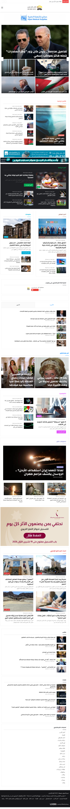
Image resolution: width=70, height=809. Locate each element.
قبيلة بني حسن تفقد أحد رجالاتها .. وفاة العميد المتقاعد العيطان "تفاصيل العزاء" (33, 707)
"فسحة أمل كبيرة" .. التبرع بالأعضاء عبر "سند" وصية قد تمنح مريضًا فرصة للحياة (12, 500)
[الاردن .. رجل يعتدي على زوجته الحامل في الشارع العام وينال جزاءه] (18, 67)
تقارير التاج (25, 798)
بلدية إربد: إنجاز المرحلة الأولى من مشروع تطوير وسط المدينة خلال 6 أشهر (53, 582)
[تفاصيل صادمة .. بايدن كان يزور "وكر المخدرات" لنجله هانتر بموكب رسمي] (35, 42)
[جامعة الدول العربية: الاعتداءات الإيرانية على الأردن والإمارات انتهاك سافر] (61, 270)
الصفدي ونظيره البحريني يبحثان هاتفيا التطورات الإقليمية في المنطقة (13, 142)
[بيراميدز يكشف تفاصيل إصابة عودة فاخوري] (28, 117)
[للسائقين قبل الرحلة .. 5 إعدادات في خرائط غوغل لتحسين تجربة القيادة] (28, 409)
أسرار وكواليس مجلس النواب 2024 (14, 798)
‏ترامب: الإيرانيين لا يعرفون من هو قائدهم (21, 91)
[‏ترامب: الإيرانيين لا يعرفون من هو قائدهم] (18, 85)
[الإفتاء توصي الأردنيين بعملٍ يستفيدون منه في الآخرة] (30, 125)
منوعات (63, 780)
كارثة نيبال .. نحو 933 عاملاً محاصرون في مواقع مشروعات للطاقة (12, 261)
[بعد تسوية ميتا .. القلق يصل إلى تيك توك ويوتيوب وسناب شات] (28, 401)
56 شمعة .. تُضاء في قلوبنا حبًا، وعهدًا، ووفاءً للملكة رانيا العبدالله (37, 660)
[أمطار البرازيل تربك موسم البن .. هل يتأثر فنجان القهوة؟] (26, 268)
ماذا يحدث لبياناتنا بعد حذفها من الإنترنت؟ (14, 418)
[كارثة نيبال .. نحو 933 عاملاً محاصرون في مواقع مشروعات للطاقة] (26, 259)
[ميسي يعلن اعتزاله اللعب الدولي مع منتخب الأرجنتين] (63, 194)
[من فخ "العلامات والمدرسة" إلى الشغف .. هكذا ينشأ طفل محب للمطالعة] (61, 343)
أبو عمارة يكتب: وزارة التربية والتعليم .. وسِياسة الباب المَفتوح (38, 637)
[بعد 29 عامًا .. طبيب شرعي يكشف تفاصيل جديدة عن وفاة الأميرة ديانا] (52, 372)
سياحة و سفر (61, 759)
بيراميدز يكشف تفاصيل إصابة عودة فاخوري (14, 117)
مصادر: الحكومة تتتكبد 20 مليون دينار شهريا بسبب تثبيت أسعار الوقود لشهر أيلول (53, 73)
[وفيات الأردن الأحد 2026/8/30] (61, 694)
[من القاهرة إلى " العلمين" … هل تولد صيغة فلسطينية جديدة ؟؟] (61, 669)
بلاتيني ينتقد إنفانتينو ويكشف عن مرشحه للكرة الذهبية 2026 (14, 195)
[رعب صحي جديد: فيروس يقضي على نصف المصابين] (51, 125)
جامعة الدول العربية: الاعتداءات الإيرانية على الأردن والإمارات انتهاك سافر (47, 271)
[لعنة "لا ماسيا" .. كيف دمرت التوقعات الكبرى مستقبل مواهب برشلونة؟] (61, 202)
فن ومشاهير (62, 766)
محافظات (62, 772)
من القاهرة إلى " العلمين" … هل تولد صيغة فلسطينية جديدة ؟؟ (38, 667)
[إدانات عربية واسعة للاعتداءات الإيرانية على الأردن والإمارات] (61, 262)
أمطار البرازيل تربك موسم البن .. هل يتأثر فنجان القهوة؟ (12, 269)
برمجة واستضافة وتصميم (63, 804)
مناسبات (63, 777)
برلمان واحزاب (61, 740)
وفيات (63, 782)
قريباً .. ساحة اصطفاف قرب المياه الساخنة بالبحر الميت (40, 334)
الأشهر (18, 305)
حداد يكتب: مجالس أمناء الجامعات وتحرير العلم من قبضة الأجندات (37, 311)
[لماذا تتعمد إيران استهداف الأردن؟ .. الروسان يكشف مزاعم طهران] (34, 463)
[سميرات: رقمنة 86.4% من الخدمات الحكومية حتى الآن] (28, 426)
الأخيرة (52, 305)
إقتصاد (63, 735)
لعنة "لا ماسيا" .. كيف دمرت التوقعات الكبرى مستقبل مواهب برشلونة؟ (46, 203)
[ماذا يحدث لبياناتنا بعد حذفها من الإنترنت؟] (28, 417)
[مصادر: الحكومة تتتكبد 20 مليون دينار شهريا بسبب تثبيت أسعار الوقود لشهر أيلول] (52, 67)
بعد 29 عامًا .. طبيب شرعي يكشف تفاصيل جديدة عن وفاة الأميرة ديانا (52, 381)
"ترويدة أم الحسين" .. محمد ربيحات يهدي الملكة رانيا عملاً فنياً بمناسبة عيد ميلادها (21, 379)
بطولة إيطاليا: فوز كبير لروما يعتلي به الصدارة (19, 176)
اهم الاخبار (62, 743)
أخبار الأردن (62, 732)
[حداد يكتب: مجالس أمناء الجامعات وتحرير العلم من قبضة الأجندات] (61, 313)
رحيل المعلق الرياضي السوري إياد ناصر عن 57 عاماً (13, 203)
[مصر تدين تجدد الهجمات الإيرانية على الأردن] (52, 85)
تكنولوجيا (63, 751)
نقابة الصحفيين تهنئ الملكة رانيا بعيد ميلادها (42, 319)
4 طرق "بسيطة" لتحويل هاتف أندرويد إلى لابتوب (51, 423)
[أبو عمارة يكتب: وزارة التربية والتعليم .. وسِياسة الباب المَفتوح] (61, 639)
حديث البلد (62, 753)
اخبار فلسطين (61, 737)
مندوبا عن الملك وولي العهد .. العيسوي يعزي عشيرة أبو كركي (38, 715)
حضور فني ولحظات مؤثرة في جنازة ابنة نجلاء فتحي (14, 109)
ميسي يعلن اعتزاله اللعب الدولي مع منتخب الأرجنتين (46, 195)
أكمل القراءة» (61, 255)
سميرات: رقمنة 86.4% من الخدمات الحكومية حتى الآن (13, 426)
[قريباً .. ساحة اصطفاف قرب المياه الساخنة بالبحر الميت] (61, 336)
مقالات (63, 774)
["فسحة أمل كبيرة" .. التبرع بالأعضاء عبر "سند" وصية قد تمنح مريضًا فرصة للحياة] (13, 489)
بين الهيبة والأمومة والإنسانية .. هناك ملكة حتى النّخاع (40, 645)
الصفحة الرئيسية (63, 798)
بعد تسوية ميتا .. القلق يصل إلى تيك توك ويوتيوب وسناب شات (14, 401)
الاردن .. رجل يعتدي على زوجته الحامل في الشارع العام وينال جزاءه (19, 73)
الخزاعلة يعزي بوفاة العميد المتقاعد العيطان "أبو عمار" (40, 700)
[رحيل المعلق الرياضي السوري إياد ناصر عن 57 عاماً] (28, 202)
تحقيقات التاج (61, 745)
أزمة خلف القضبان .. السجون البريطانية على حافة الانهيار (20, 244)
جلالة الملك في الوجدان (48, 652)
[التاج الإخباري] (35, 7)
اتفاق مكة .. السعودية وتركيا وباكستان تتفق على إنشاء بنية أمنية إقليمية (54, 245)
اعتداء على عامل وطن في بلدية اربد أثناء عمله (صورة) (40, 326)
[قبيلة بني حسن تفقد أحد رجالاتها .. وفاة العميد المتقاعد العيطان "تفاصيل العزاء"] (61, 709)
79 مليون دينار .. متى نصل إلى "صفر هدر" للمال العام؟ (35, 499)
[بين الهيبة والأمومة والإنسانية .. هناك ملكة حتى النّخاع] (61, 647)
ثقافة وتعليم (62, 748)
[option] (35, 59)
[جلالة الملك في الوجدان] (61, 654)
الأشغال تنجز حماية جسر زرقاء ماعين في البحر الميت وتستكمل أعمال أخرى (19, 617)
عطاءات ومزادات (60, 769)
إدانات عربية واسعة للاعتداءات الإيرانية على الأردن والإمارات (47, 262)
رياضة (63, 756)
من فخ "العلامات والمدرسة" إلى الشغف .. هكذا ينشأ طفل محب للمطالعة (35, 341)
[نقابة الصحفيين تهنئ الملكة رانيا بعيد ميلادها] (61, 321)
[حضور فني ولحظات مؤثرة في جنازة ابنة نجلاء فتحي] (28, 108)
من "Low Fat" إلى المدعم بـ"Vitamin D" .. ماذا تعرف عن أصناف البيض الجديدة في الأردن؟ (56, 500)
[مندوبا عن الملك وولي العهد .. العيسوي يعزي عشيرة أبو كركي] (61, 717)
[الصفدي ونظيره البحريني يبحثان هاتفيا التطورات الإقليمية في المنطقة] (28, 142)
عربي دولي (62, 764)
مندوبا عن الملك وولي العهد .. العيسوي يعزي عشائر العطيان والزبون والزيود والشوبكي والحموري (31, 686)
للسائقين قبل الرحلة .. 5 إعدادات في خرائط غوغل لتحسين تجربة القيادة (14, 410)
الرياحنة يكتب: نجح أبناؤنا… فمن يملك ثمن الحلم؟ (51, 617)
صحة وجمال (62, 761)
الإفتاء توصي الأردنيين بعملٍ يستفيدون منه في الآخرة (13, 126)
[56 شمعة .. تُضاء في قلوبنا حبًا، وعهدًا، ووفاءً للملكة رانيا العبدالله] (61, 662)
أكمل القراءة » (28, 185)
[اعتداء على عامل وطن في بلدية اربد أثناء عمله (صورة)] (61, 328)
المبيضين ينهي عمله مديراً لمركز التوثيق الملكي (14, 134)
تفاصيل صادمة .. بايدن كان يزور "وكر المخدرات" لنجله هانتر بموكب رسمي (36, 53)
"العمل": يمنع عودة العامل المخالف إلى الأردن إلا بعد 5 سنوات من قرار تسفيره (19, 582)
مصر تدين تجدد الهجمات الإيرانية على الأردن (54, 91)
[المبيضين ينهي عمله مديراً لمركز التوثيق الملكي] (30, 133)
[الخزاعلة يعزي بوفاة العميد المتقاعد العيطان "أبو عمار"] (61, 702)
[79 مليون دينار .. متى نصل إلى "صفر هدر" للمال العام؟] (35, 489)
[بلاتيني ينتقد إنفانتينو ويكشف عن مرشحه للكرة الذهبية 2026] (28, 194)
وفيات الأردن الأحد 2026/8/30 (47, 692)
